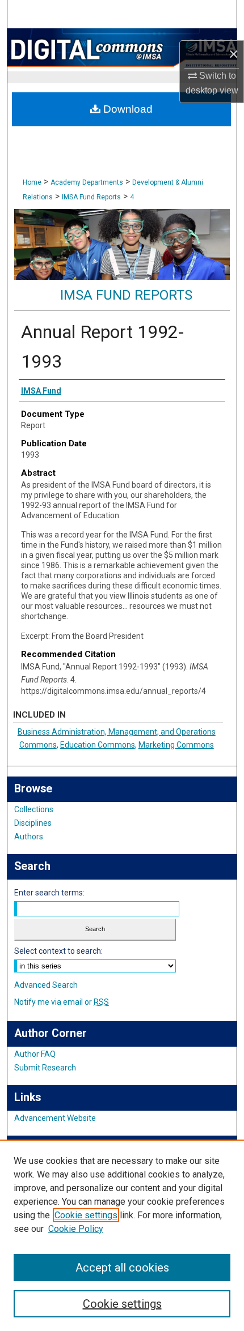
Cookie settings (85, 1215)
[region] (122, 1235)
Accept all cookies (122, 1267)
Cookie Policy (75, 1228)
